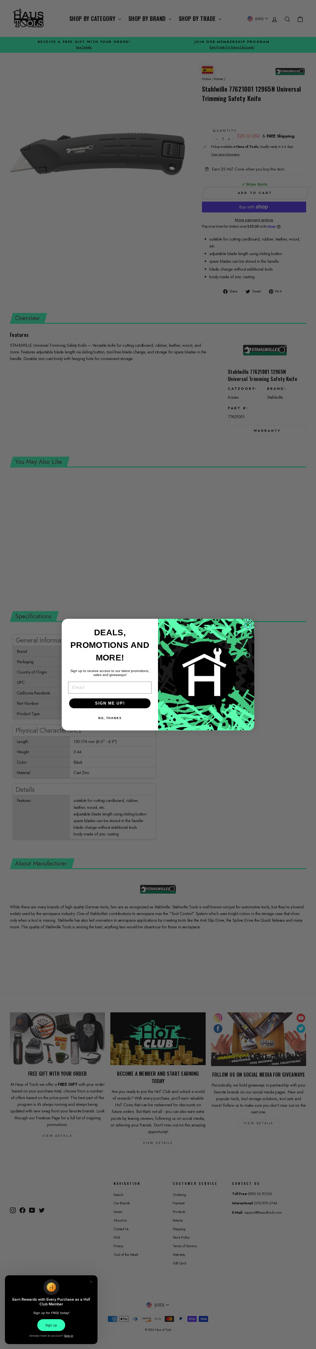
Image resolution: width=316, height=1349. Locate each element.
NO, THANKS (110, 718)
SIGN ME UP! (110, 703)
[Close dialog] (248, 625)
